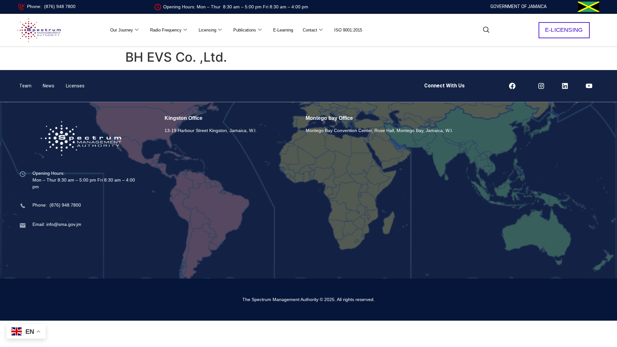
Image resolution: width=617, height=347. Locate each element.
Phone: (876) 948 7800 (51, 6)
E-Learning (283, 30)
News (48, 85)
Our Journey (121, 30)
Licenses (75, 85)
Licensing (207, 30)
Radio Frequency (166, 30)
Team (25, 85)
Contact (310, 30)
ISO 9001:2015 (348, 30)
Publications (244, 30)
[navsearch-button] (486, 30)
